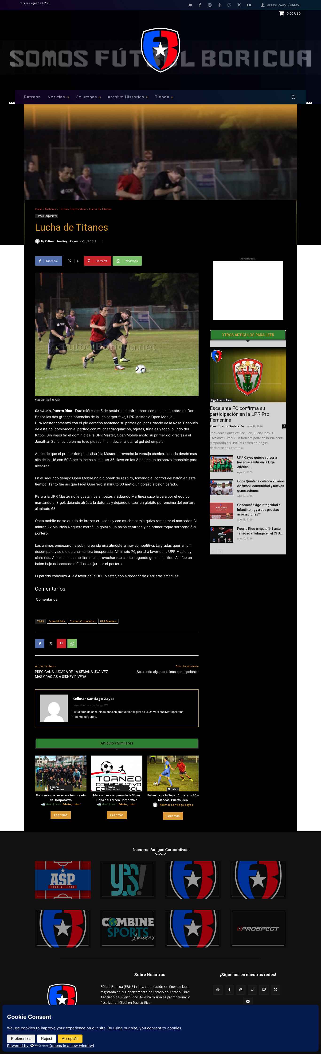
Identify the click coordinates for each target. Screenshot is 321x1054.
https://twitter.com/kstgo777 (90, 705)
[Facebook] (200, 5)
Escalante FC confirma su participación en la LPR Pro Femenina (239, 414)
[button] (293, 97)
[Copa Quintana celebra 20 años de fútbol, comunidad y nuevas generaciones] (221, 487)
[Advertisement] (248, 290)
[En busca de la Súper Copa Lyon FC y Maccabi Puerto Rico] (173, 773)
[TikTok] (220, 5)
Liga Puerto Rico (221, 400)
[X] (239, 5)
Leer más (60, 815)
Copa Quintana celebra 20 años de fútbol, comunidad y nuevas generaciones (261, 486)
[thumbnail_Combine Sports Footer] (128, 928)
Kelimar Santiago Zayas (61, 241)
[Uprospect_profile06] (258, 928)
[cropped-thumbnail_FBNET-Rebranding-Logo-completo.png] (258, 880)
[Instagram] (210, 5)
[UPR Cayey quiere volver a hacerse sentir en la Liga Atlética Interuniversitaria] (221, 463)
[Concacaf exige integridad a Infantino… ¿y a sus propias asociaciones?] (221, 511)
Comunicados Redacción (227, 426)
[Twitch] (229, 5)
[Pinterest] (61, 643)
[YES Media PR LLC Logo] (128, 880)
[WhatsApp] (72, 643)
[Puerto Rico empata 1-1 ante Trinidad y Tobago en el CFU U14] (221, 534)
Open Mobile (57, 621)
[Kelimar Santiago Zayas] (38, 241)
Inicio (38, 209)
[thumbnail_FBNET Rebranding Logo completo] (193, 880)
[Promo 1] (63, 880)
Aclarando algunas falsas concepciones (168, 672)
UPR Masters (108, 621)
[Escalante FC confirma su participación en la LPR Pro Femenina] (248, 374)
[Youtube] (249, 5)
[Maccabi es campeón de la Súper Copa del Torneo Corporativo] (117, 773)
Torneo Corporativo (72, 209)
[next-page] (220, 551)
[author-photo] (51, 804)
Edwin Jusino (71, 804)
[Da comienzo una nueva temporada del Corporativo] (60, 773)
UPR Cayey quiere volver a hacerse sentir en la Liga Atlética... (257, 462)
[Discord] (190, 5)
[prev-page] (213, 551)
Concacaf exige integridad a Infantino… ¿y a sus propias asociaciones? (259, 509)
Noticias (50, 209)
